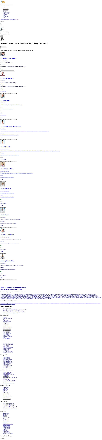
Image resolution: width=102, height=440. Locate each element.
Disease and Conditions (7, 336)
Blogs (4, 337)
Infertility (4, 422)
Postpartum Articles (6, 426)
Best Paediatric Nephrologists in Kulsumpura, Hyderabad (20, 298)
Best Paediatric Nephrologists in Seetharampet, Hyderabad (11, 294)
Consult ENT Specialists (7, 365)
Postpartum (5, 416)
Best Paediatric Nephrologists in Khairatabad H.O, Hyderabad (37, 297)
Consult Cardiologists (7, 363)
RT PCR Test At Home (7, 372)
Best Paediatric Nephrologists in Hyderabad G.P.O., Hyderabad (79, 294)
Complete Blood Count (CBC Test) (9, 380)
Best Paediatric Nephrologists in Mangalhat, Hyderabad (41, 298)
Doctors (4, 19)
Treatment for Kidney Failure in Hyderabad (87, 303)
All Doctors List (6, 350)
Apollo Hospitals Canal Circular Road (10, 408)
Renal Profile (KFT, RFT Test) (8, 374)
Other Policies (5, 325)
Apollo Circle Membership (8, 344)
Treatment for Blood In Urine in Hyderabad (71, 303)
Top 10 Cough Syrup (7, 308)
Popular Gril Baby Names (8, 433)
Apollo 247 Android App (7, 326)
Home (1, 19)
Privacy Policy (5, 324)
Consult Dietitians (6, 364)
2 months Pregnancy (6, 428)
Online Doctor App (6, 332)
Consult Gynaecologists (7, 361)
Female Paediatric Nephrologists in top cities (11, 289)
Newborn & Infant (6, 417)
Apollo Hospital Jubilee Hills (8, 403)
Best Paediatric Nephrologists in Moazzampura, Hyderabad (56, 294)
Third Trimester (6, 420)
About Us (4, 317)
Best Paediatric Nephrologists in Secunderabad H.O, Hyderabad (80, 295)
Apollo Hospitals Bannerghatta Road (10, 406)
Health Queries (5, 320)
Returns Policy (5, 322)
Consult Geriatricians (7, 366)
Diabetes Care (5, 396)
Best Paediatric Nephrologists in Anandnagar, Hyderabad (15, 297)
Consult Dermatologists (7, 359)
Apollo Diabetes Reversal (7, 351)
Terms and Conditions (7, 321)
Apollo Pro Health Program (8, 347)
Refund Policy (5, 323)
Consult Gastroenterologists (8, 362)
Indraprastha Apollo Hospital (8, 405)
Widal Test (5, 381)
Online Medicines (6, 345)
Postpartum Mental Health (8, 424)
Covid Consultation (6, 357)
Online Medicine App (7, 333)
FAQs (4, 319)
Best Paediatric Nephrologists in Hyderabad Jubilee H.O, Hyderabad (34, 295)
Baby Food (5, 430)
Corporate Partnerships (7, 330)
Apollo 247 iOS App (7, 327)
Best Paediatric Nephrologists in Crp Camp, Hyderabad (59, 297)
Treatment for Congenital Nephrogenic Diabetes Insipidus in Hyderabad (13, 303)
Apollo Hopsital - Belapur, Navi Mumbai (10, 407)
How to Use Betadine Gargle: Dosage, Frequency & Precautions (15, 309)
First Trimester (5, 418)
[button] (51, 292)
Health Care (5, 388)
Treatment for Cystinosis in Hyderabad (34, 303)
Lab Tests (4, 11)
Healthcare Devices (6, 392)
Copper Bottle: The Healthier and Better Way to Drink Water (14, 311)
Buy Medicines (5, 9)
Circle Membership (6, 12)
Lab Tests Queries (6, 338)
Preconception (5, 414)
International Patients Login (8, 352)
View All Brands (6, 387)
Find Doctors (5, 10)
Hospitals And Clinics (7, 335)
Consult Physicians (6, 358)
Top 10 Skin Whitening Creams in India (10, 312)
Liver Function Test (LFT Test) (8, 382)
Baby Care (5, 390)
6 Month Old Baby (6, 432)
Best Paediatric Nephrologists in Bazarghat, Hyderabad (25, 296)
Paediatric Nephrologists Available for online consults (13, 287)
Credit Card (5, 15)
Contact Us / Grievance (7, 318)
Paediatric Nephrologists (10, 19)
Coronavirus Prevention (7, 395)
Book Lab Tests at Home (7, 373)
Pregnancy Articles (6, 425)
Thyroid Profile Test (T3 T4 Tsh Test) (10, 377)
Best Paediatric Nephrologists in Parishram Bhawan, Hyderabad (48, 296)
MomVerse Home (6, 413)
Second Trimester (6, 419)
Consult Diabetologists (7, 367)
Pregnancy (5, 415)
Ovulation (5, 421)
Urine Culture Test (6, 379)
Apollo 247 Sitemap (6, 331)
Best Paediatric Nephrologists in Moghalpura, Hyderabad (57, 295)
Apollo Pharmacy (6, 334)
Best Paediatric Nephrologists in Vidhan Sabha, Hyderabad (71, 296)
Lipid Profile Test (6, 376)
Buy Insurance (5, 17)
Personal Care (5, 389)
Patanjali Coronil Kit (7, 398)
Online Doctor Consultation (8, 343)
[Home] (2, 3)
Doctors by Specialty (7, 348)
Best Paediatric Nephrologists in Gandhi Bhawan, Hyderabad (33, 294)
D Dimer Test (5, 378)
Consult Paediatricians (7, 360)
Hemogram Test (6, 375)
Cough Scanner (6, 346)
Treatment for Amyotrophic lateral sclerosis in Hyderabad (52, 303)
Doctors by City (6, 349)
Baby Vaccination (6, 431)
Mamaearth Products (7, 399)
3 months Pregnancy (6, 427)
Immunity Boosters (6, 394)
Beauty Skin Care (6, 393)
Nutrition (4, 391)
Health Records (6, 13)
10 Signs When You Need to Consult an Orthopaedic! (13, 310)
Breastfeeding (5, 429)
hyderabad (17, 19)
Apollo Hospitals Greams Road (9, 404)
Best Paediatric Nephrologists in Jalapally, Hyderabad (80, 297)
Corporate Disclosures (7, 329)
